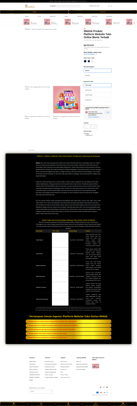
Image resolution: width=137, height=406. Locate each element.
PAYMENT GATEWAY (34, 377)
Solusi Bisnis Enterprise (51, 364)
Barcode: (95, 40)
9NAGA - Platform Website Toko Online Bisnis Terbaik (68, 1)
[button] (27, 16)
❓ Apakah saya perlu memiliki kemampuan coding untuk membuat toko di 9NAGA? (52, 325)
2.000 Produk (88, 95)
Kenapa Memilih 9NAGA (82, 366)
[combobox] (65, 6)
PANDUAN (94, 16)
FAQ (62, 372)
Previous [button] (25, 1)
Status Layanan (49, 374)
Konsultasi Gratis (49, 361)
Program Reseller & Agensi (51, 377)
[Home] (30, 6)
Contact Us (64, 369)
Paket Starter (32, 361)
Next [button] (111, 1)
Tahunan (87, 75)
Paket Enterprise (33, 369)
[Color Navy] (89, 61)
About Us (78, 361)
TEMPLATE (52, 16)
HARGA (66, 16)
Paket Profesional (33, 366)
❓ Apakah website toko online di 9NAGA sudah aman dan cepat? (47, 333)
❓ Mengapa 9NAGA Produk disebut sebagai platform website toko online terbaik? (52, 321)
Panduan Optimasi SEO (51, 369)
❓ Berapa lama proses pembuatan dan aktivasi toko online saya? (47, 337)
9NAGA (27, 16)
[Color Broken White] (92, 61)
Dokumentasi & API (50, 366)
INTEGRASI (80, 16)
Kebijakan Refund (65, 366)
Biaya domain (100, 47)
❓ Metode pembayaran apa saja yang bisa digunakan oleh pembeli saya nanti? (51, 329)
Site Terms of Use (65, 377)
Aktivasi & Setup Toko (66, 364)
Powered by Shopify (103, 394)
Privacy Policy (64, 374)
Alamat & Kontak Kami (81, 364)
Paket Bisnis (32, 364)
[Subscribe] (51, 391)
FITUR (39, 16)
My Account (64, 361)
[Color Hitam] (85, 61)
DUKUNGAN (109, 16)
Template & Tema (33, 372)
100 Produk (88, 85)
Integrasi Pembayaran (50, 372)
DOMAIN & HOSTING (34, 374)
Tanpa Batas (88, 100)
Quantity (86, 123)
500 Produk (88, 90)
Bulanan (87, 70)
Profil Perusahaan (80, 369)
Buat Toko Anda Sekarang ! (81, 1)
